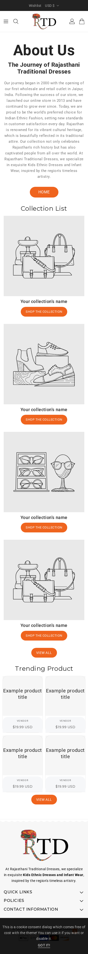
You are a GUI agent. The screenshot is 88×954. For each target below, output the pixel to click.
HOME (44, 192)
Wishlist (35, 6)
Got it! (44, 945)
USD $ (50, 6)
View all (44, 653)
